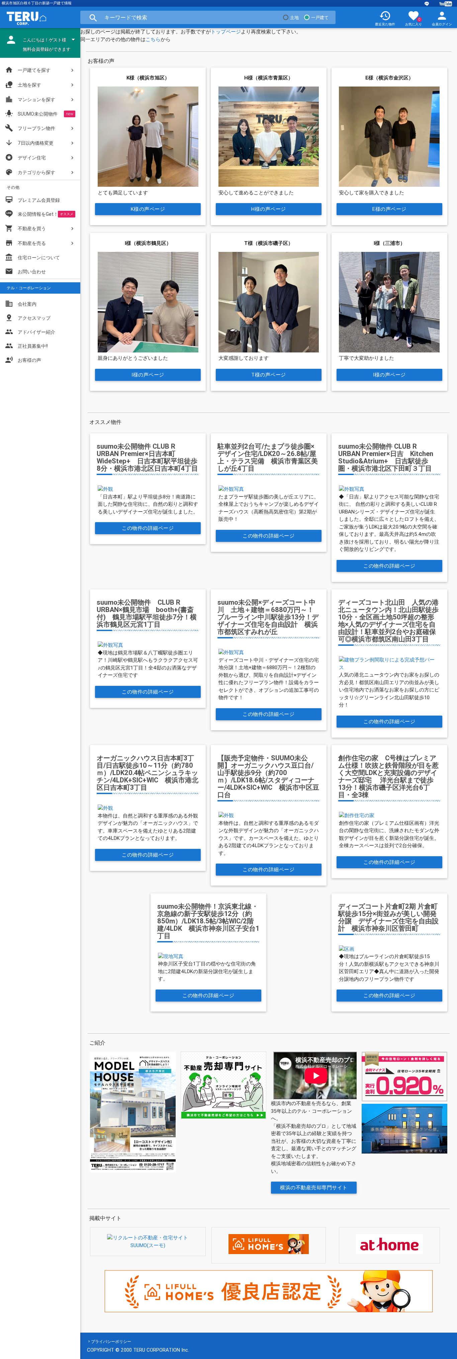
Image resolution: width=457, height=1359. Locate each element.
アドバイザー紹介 (30, 332)
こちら (153, 39)
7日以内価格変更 (29, 143)
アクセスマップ (28, 318)
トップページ (226, 31)
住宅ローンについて (39, 258)
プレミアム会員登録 (32, 200)
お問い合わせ (25, 271)
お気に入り (413, 18)
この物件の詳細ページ (148, 528)
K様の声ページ (148, 209)
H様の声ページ (268, 209)
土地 (294, 17)
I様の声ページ (148, 374)
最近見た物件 (385, 18)
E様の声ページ (389, 209)
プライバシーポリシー (111, 1341)
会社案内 (20, 304)
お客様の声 (23, 360)
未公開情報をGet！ (38, 214)
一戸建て (320, 17)
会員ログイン (442, 18)
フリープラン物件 (30, 128)
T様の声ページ (268, 374)
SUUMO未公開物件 (31, 114)
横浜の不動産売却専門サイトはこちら (314, 1189)
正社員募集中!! (26, 346)
